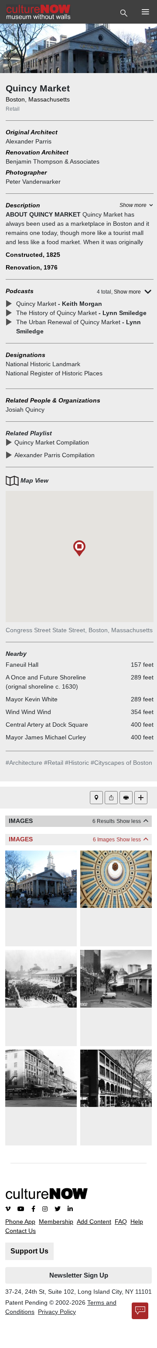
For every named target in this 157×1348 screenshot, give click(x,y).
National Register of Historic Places (54, 373)
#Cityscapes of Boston (121, 762)
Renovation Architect (37, 152)
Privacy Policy (57, 1311)
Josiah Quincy (25, 409)
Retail (13, 109)
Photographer (26, 172)
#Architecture (24, 762)
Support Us (29, 1251)
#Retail (53, 762)
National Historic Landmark (43, 364)
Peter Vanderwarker (33, 181)
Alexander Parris (28, 141)
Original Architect (32, 132)
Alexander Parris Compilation (54, 455)
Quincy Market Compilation (51, 442)
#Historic (77, 762)
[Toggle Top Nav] (125, 12)
